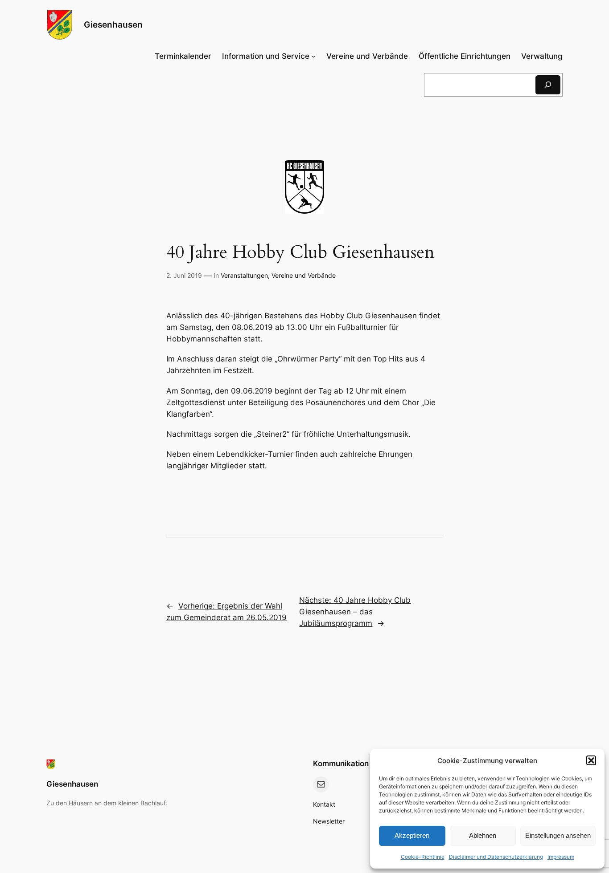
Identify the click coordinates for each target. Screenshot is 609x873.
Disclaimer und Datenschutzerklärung (496, 856)
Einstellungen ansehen (558, 835)
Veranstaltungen (244, 275)
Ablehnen (482, 835)
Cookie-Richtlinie (422, 856)
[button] (591, 760)
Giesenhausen (113, 24)
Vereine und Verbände (304, 275)
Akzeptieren (412, 835)
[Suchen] (547, 84)
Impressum (560, 856)
